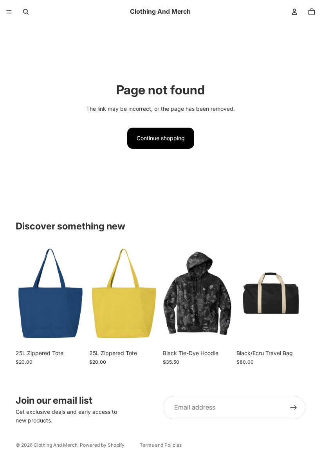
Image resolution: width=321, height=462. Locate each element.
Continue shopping (161, 138)
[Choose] (72, 334)
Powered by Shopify (102, 445)
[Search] (25, 11)
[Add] (293, 334)
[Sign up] (293, 407)
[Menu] (9, 12)
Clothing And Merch (56, 445)
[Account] (294, 11)
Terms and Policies (161, 445)
